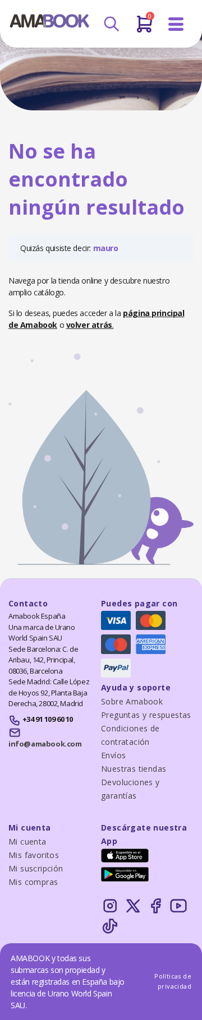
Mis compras (33, 882)
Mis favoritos (33, 855)
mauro (105, 248)
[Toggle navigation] (176, 24)
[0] (144, 28)
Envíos (113, 755)
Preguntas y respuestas (146, 715)
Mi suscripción (35, 868)
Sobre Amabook (132, 701)
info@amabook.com (44, 744)
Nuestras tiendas (133, 768)
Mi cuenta (27, 841)
